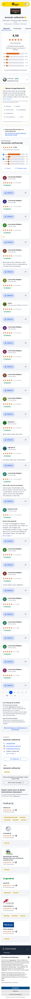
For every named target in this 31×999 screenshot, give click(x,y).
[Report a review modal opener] (25, 193)
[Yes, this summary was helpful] (24, 121)
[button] (4, 4)
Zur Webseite (14, 759)
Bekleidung (6, 915)
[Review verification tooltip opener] (25, 17)
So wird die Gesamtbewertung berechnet (15, 70)
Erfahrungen (17, 28)
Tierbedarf (7, 772)
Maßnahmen (12, 707)
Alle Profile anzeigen (15, 782)
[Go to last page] (15, 695)
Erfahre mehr (16, 796)
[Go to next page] (11, 695)
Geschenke (22, 817)
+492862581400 (10, 743)
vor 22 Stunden (17, 427)
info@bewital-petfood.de (13, 748)
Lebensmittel (7, 820)
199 (7, 695)
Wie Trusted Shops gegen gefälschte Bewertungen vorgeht (15, 134)
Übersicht (6, 28)
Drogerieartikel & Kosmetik (10, 817)
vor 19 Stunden (17, 182)
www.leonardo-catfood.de (13, 746)
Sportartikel (15, 820)
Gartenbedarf (7, 892)
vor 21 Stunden (17, 333)
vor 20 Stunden (17, 206)
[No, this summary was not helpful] (27, 121)
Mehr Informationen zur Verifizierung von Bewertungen (15, 728)
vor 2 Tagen (16, 604)
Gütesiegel (7, 952)
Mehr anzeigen (10, 753)
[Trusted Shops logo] (15, 4)
